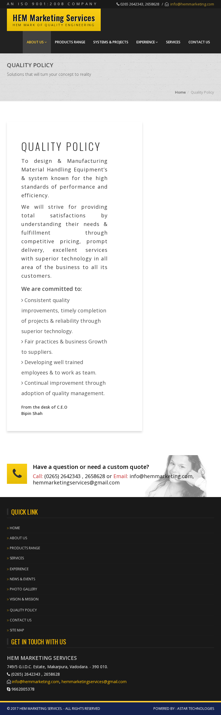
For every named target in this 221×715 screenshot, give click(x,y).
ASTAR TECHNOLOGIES (195, 708)
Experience (146, 42)
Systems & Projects (110, 42)
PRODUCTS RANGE (70, 42)
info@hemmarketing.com (192, 4)
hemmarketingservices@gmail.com (76, 482)
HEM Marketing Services (54, 18)
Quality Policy (23, 610)
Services (173, 42)
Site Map (16, 630)
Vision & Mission (24, 599)
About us (36, 42)
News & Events (22, 579)
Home (180, 92)
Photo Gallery (23, 589)
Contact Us (199, 42)
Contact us (20, 620)
